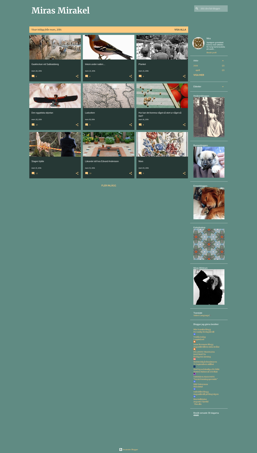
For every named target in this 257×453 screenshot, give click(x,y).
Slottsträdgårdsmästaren (205, 362)
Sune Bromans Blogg (203, 344)
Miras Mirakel (60, 10)
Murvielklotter (200, 399)
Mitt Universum (200, 384)
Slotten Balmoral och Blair (205, 372)
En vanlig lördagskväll (203, 332)
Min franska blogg (202, 329)
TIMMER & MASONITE (204, 377)
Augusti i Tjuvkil (200, 401)
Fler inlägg (108, 185)
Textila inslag (199, 337)
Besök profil (211, 52)
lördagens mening (202, 357)
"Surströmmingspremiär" (205, 379)
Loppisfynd (198, 339)
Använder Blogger (130, 449)
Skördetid (198, 386)
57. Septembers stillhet (203, 364)
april (198, 70)
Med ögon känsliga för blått (206, 369)
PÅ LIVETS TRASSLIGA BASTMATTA (204, 353)
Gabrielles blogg (201, 392)
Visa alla (180, 29)
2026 (195, 65)
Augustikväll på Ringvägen (206, 394)
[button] (77, 76)
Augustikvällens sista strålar (206, 347)
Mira (209, 38)
